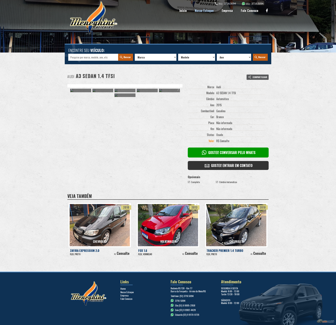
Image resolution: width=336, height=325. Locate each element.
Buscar (127, 57)
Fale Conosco (249, 10)
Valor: (212, 141)
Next (178, 86)
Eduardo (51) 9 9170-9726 (187, 314)
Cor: (212, 117)
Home (123, 288)
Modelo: (210, 93)
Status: (211, 135)
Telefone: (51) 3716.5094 (182, 296)
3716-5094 (180, 300)
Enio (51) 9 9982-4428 (185, 310)
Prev (71, 86)
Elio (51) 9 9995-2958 (185, 305)
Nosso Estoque (204, 10)
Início (183, 10)
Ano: (212, 105)
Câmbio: (210, 99)
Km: (213, 129)
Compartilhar (259, 77)
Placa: (211, 123)
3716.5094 (227, 3)
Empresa (227, 10)
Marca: (211, 87)
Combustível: (208, 111)
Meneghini (90, 17)
